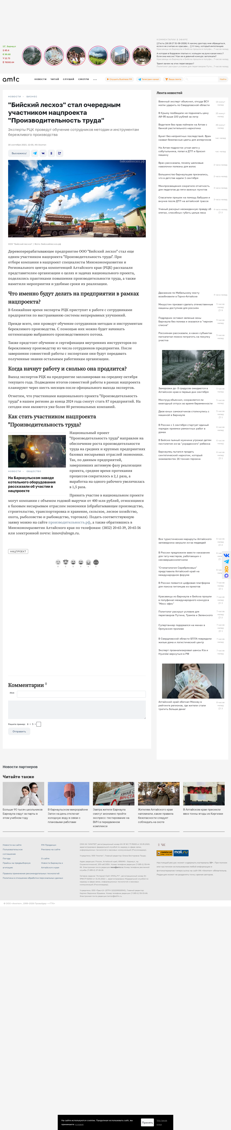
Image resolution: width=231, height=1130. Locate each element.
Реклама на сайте (50, 849)
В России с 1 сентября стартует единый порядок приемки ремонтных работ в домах (183, 428)
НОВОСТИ (14, 96)
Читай (55, 79)
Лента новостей (169, 93)
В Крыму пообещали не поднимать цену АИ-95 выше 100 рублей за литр (183, 114)
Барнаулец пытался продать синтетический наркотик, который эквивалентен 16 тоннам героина (180, 455)
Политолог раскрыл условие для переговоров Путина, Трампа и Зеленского (185, 613)
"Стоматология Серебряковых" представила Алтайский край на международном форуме (178, 571)
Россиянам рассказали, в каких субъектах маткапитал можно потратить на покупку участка (185, 336)
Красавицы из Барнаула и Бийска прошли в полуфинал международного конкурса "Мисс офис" (185, 600)
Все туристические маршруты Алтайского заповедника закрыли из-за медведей (185, 540)
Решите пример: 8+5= (22, 724)
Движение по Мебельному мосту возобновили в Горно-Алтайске (178, 294)
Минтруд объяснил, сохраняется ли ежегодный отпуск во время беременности (185, 401)
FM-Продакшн (48, 845)
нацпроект (18, 551)
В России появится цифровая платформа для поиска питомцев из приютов (184, 584)
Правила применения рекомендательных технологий (31, 873)
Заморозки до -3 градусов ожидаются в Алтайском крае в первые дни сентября (183, 390)
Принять (147, 1122)
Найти (223, 79)
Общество (34, 471)
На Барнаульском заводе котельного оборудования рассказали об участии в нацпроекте (32, 484)
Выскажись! (19, 153)
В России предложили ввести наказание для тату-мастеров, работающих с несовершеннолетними (184, 556)
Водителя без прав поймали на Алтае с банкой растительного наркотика (182, 126)
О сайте (45, 858)
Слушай (68, 79)
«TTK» (52, 903)
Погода (6, 858)
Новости (40, 79)
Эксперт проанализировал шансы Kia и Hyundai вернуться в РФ (183, 652)
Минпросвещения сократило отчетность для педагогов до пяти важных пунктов (184, 187)
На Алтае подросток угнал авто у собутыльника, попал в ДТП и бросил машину (181, 151)
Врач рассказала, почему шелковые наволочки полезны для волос (180, 164)
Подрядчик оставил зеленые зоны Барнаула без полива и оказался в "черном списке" (185, 321)
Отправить (19, 731)
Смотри (83, 79)
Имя (12, 692)
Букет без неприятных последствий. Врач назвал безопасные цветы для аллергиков (184, 137)
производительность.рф (69, 522)
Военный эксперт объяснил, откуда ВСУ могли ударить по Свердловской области (184, 103)
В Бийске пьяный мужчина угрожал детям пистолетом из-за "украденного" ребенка (184, 441)
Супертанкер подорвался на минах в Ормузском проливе (181, 626)
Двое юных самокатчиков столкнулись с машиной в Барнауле (183, 413)
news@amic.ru (116, 867)
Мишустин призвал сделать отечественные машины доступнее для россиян (185, 306)
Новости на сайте (12, 845)
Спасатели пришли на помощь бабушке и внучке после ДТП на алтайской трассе (184, 199)
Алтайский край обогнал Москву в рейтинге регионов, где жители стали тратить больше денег (182, 705)
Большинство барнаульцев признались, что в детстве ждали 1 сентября (183, 176)
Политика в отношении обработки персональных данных (33, 878)
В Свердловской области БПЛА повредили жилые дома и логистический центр (185, 640)
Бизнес (32, 96)
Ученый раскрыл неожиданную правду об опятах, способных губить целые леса (184, 210)
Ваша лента (174, 79)
